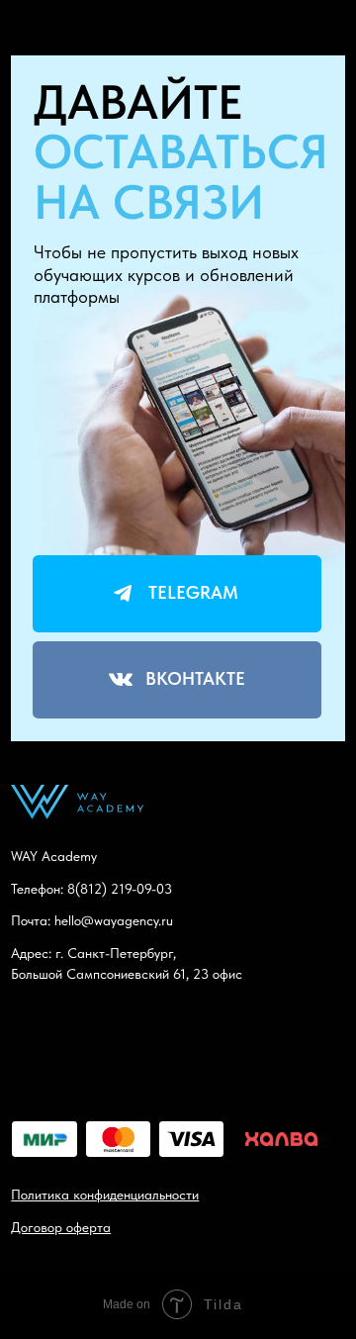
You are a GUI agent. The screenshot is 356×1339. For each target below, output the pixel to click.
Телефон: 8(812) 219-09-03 (91, 889)
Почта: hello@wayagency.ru (92, 920)
